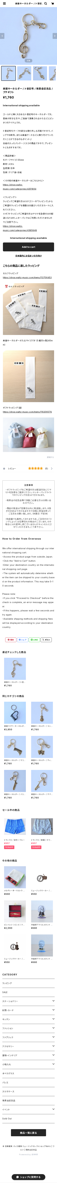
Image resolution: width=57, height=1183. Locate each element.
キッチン (6, 1019)
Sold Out (7, 1118)
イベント (6, 1109)
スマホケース (8, 1091)
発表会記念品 (8, 1100)
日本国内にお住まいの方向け (28, 255)
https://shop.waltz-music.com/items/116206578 (27, 412)
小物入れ (6, 1064)
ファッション (7, 1028)
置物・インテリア (9, 1055)
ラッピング (7, 983)
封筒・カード (8, 1010)
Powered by (25, 1154)
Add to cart (28, 246)
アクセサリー (8, 1046)
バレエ (5, 1082)
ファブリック (7, 1037)
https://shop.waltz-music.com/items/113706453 (27, 277)
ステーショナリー (10, 1001)
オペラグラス (8, 1073)
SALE (5, 992)
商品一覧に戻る (28, 1132)
